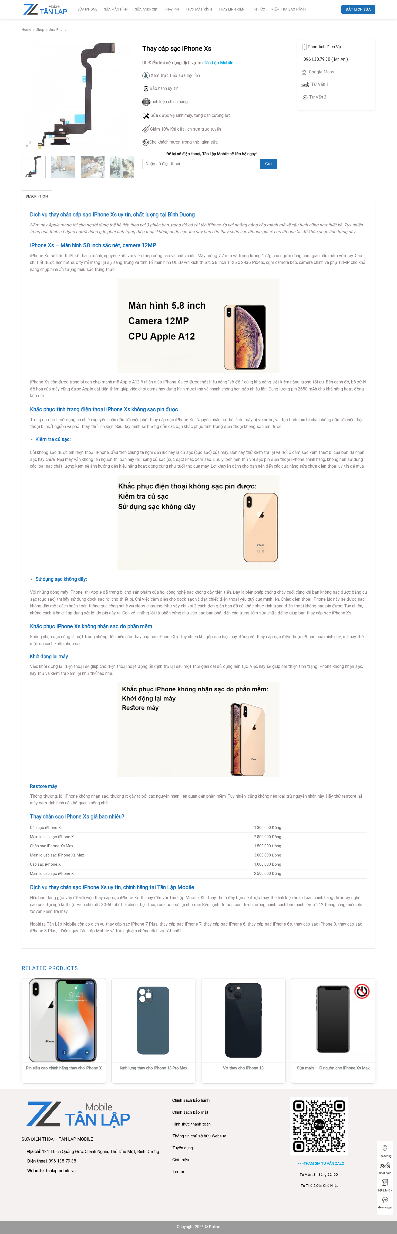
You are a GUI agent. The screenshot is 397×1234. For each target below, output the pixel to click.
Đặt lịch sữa (385, 1190)
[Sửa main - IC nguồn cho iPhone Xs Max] (333, 1020)
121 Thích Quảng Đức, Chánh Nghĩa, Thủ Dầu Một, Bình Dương (101, 1151)
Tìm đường (385, 1156)
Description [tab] (37, 196)
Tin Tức (258, 9)
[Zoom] (28, 145)
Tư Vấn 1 (320, 84)
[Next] (125, 95)
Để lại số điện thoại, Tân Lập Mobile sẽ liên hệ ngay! (211, 154)
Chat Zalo (385, 1173)
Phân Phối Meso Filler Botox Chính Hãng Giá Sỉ (66, 1195)
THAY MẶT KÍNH (199, 9)
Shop (40, 30)
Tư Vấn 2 (318, 97)
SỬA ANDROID (146, 9)
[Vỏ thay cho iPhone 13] (243, 1020)
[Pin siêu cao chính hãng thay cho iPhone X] (64, 1020)
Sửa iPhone (57, 30)
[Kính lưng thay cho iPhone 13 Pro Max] (154, 1020)
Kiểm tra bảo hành (288, 9)
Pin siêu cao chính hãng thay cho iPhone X (64, 1068)
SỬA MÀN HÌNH (116, 9)
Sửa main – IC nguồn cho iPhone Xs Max (333, 1068)
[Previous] (31, 95)
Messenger (385, 1207)
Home (26, 30)
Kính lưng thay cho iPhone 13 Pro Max (153, 1068)
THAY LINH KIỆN (231, 9)
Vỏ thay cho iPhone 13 (243, 1068)
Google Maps (321, 71)
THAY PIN (171, 9)
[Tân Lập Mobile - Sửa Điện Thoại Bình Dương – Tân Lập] (45, 9)
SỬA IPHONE (87, 9)
